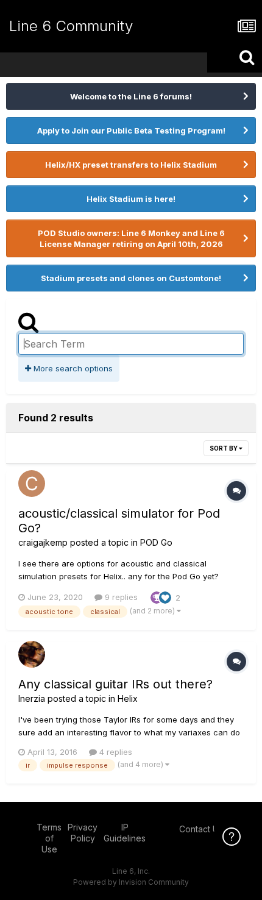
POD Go (156, 542)
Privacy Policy (82, 832)
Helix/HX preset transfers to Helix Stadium (131, 165)
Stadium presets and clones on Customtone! (131, 278)
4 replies (114, 752)
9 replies (120, 597)
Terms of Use (49, 838)
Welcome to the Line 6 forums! (131, 96)
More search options (72, 368)
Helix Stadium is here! (131, 199)
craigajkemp (43, 542)
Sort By (224, 448)
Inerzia (31, 698)
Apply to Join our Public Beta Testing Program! (131, 130)
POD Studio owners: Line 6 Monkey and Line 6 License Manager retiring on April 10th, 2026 (131, 238)
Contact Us (201, 829)
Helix (128, 698)
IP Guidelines (125, 832)
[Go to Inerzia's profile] (31, 654)
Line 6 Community (71, 26)
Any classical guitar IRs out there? (115, 684)
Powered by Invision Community (131, 882)
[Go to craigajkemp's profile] (31, 483)
